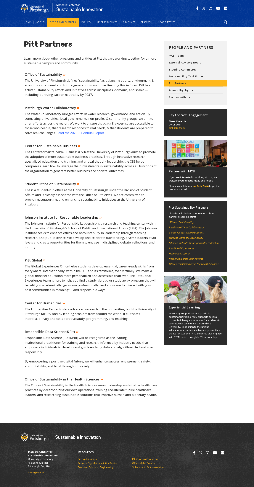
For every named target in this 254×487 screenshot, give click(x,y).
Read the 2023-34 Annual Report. (81, 133)
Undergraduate (107, 22)
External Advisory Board (185, 62)
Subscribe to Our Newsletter (148, 467)
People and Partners (63, 22)
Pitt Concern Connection (145, 459)
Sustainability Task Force (186, 76)
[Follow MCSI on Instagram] (210, 8)
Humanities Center (179, 253)
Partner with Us (179, 97)
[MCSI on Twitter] (203, 8)
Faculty (86, 22)
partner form (201, 186)
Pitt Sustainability (87, 459)
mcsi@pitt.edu (36, 472)
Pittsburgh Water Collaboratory (186, 227)
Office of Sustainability (181, 222)
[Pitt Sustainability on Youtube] (218, 8)
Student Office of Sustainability (186, 237)
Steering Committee (183, 69)
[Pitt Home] (35, 8)
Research (146, 22)
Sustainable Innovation (78, 436)
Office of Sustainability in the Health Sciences (193, 264)
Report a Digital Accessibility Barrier (97, 463)
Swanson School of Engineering (95, 467)
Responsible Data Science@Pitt (186, 258)
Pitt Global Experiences (181, 248)
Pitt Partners (177, 83)
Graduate (129, 22)
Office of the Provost (143, 463)
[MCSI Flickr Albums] (225, 8)
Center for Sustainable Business (186, 232)
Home (27, 22)
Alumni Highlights (181, 90)
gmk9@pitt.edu (177, 128)
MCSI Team (176, 55)
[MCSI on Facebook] (197, 8)
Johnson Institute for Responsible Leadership (193, 243)
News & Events (166, 22)
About (40, 22)
